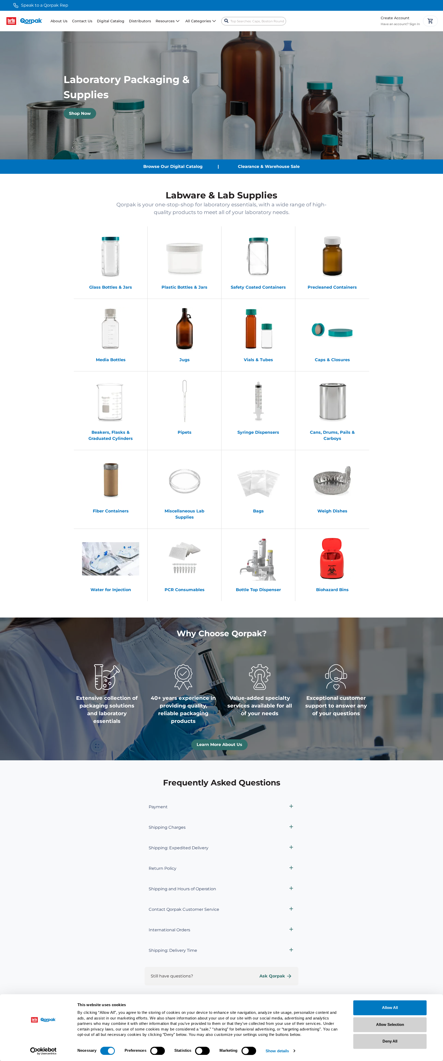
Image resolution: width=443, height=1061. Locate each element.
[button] (221, 807)
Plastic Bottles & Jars (184, 287)
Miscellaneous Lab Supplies (184, 514)
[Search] (226, 21)
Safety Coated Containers (258, 287)
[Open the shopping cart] (430, 21)
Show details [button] (277, 1051)
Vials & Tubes (258, 359)
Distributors (140, 21)
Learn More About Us (219, 744)
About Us (59, 21)
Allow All (390, 1007)
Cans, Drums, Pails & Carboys (332, 435)
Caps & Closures (332, 359)
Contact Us (82, 21)
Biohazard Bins (332, 589)
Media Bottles (111, 359)
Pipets (185, 432)
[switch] (157, 1051)
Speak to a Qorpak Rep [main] (44, 5)
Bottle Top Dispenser (258, 589)
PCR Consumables (185, 589)
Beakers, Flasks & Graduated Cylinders (110, 435)
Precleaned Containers (332, 287)
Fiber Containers (111, 511)
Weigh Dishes (332, 511)
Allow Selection (390, 1024)
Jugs (184, 359)
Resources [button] (165, 21)
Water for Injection (110, 589)
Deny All (389, 1041)
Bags (258, 511)
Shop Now (80, 113)
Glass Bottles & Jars (110, 287)
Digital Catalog (110, 21)
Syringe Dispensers (258, 432)
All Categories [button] (198, 21)
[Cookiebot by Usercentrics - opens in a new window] (43, 1051)
